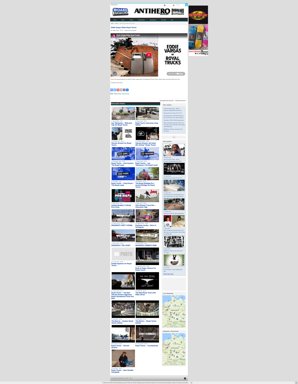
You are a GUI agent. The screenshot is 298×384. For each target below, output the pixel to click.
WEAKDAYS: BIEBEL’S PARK (146, 245)
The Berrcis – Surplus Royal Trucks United (122, 322)
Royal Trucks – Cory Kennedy (146, 345)
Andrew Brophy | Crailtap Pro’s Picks (121, 206)
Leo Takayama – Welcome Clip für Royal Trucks (121, 124)
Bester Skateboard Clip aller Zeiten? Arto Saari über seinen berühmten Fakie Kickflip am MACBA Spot (174, 124)
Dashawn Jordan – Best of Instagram (145, 226)
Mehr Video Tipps (168, 274)
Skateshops (141, 20)
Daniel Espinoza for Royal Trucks (121, 264)
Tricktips (163, 20)
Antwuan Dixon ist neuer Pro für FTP (173, 113)
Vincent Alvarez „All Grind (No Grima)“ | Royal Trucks (145, 144)
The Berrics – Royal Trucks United (145, 322)
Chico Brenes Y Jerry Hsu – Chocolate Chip (145, 206)
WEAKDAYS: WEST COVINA (121, 225)
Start (114, 20)
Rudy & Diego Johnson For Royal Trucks (145, 269)
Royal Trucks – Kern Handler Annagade (122, 371)
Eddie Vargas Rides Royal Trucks (124, 27)
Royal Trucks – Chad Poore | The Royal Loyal (122, 184)
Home (112, 23)
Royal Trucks (125, 93)
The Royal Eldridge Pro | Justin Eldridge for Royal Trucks (145, 185)
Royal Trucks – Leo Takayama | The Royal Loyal (146, 164)
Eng (172, 20)
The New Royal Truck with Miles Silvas (145, 293)
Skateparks (153, 20)
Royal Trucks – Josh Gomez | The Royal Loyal (122, 164)
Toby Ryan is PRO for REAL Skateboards (174, 120)
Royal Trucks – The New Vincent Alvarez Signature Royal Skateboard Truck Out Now (122, 295)
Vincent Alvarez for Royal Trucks (121, 144)
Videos (131, 20)
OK (191, 382)
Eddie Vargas (117, 93)
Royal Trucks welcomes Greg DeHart (146, 124)
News (123, 20)
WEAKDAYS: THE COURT (121, 245)
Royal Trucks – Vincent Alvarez (120, 346)
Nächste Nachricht (180, 100)
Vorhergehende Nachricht (167, 100)
